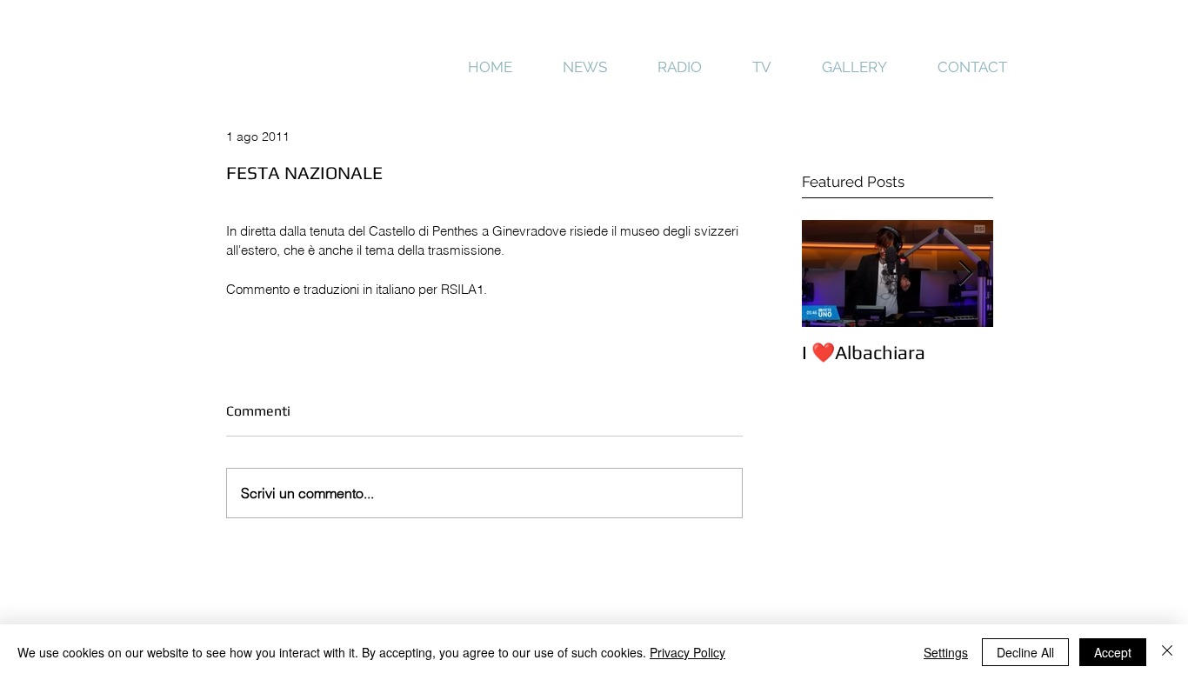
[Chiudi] (1167, 652)
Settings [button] (946, 652)
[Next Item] (965, 273)
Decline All (1025, 652)
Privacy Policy (687, 652)
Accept (1112, 652)
